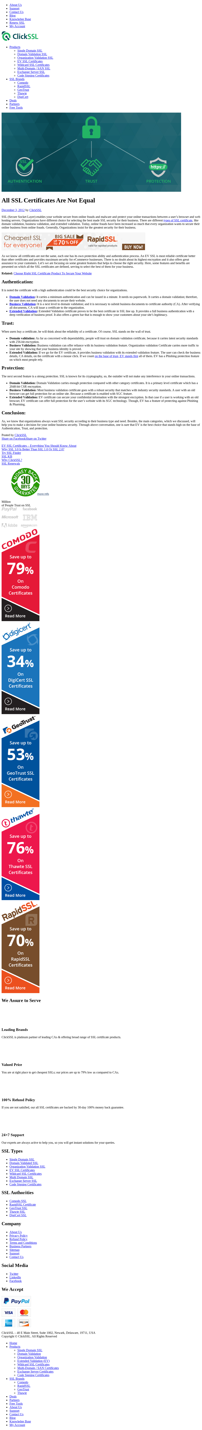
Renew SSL (17, 22)
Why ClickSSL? (12, 460)
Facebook (15, 1281)
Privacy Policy (18, 1235)
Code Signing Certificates (33, 75)
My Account (17, 26)
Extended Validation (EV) (33, 1361)
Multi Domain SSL (21, 1177)
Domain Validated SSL (23, 1163)
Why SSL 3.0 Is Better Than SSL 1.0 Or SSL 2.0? (33, 449)
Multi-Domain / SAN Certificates (38, 1368)
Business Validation (22, 304)
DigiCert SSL (18, 1215)
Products (14, 47)
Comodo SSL (18, 1201)
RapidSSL (23, 86)
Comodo (22, 82)
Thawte (22, 93)
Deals (13, 100)
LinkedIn (15, 1277)
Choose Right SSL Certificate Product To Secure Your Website (53, 273)
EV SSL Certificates (30, 61)
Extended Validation (23, 311)
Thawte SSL (17, 1211)
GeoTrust (23, 89)
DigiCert (22, 97)
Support (14, 8)
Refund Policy (18, 1239)
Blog (12, 15)
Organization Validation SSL (35, 57)
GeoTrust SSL (18, 1208)
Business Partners (20, 1246)
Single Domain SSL (29, 50)
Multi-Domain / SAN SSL (33, 68)
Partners (14, 104)
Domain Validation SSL (32, 54)
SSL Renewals (11, 463)
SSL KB (7, 456)
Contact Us (16, 12)
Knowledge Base (20, 19)
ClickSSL (35, 210)
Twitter (13, 1273)
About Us (15, 5)
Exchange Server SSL (31, 72)
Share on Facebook (14, 438)
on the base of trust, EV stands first (116, 356)
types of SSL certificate (178, 220)
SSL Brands (16, 79)
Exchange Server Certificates (35, 1371)
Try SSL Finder (11, 453)
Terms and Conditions (23, 1242)
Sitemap (14, 1250)
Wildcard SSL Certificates (33, 64)
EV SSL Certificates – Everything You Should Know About (39, 445)
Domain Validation (22, 297)
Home (13, 1343)
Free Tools (16, 107)
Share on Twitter (36, 438)
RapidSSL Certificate (22, 1204)
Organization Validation (32, 1357)
